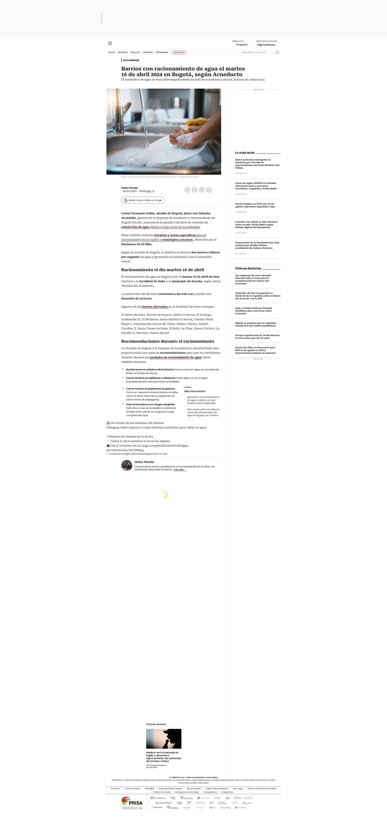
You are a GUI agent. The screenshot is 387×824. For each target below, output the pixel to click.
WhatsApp (209, 190)
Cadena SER (216, 798)
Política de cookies (162, 792)
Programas (162, 52)
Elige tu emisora (266, 44)
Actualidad (131, 60)
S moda (212, 807)
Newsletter (271, 52)
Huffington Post (162, 802)
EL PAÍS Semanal (221, 802)
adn (237, 798)
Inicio (112, 52)
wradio (187, 802)
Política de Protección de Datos (262, 788)
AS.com (227, 798)
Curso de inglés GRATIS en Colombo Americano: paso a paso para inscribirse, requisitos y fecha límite (256, 186)
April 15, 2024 (160, 453)
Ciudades (148, 52)
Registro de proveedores (217, 788)
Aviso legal (238, 788)
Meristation (240, 807)
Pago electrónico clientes (170, 788)
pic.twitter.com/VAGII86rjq (125, 450)
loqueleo (225, 807)
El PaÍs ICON (199, 807)
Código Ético (228, 792)
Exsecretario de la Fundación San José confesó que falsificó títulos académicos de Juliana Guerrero (257, 245)
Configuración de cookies (187, 792)
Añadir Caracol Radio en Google (145, 200)
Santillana (185, 798)
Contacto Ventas (132, 788)
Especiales (178, 52)
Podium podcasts (186, 807)
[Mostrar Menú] (110, 43)
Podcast (135, 52)
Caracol (248, 798)
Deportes (123, 52)
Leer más (179, 469)
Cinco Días (199, 802)
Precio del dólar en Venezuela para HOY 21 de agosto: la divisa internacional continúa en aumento (255, 350)
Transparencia (210, 792)
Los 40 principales (171, 798)
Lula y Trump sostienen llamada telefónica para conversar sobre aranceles (253, 311)
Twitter (195, 190)
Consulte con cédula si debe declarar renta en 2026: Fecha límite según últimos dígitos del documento (256, 224)
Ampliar (215, 95)
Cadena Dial (210, 802)
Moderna (172, 807)
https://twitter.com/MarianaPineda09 (140, 187)
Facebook (187, 190)
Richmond (157, 807)
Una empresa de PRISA (132, 800)
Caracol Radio (194, 43)
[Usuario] (277, 52)
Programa (241, 44)
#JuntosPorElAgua (175, 445)
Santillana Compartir (202, 798)
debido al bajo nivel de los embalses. (160, 226)
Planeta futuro (234, 802)
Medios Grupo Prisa (132, 808)
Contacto (115, 788)
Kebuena (247, 802)
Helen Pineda (129, 188)
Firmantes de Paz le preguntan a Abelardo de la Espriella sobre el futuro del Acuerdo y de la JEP (257, 296)
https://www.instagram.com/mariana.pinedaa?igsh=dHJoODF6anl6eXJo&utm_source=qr (143, 187)
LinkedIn (202, 190)
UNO (178, 802)
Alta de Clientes (194, 788)
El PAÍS (158, 798)
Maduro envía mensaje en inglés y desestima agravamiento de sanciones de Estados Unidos (163, 757)
